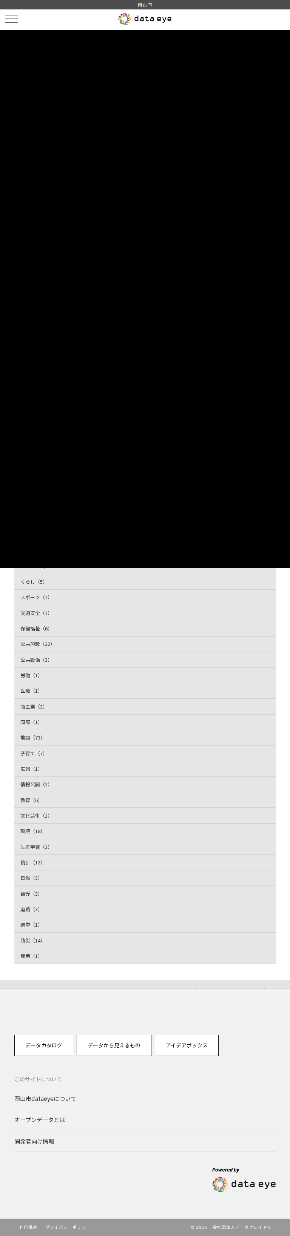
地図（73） (32, 737)
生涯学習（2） (36, 846)
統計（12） (32, 862)
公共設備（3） (36, 659)
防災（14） (32, 940)
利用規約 (28, 1227)
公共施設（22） (37, 643)
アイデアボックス (187, 1045)
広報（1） (31, 768)
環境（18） (32, 831)
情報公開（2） (36, 784)
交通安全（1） (36, 612)
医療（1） (31, 690)
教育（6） (31, 800)
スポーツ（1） (36, 597)
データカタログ (43, 1045)
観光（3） (31, 893)
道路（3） (31, 909)
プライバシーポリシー (68, 1227)
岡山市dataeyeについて (45, 1098)
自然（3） (31, 877)
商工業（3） (34, 706)
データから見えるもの (114, 1045)
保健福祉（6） (36, 628)
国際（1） (31, 722)
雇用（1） (31, 955)
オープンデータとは (39, 1119)
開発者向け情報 (34, 1141)
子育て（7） (34, 753)
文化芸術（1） (36, 815)
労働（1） (31, 675)
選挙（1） (31, 924)
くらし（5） (34, 581)
